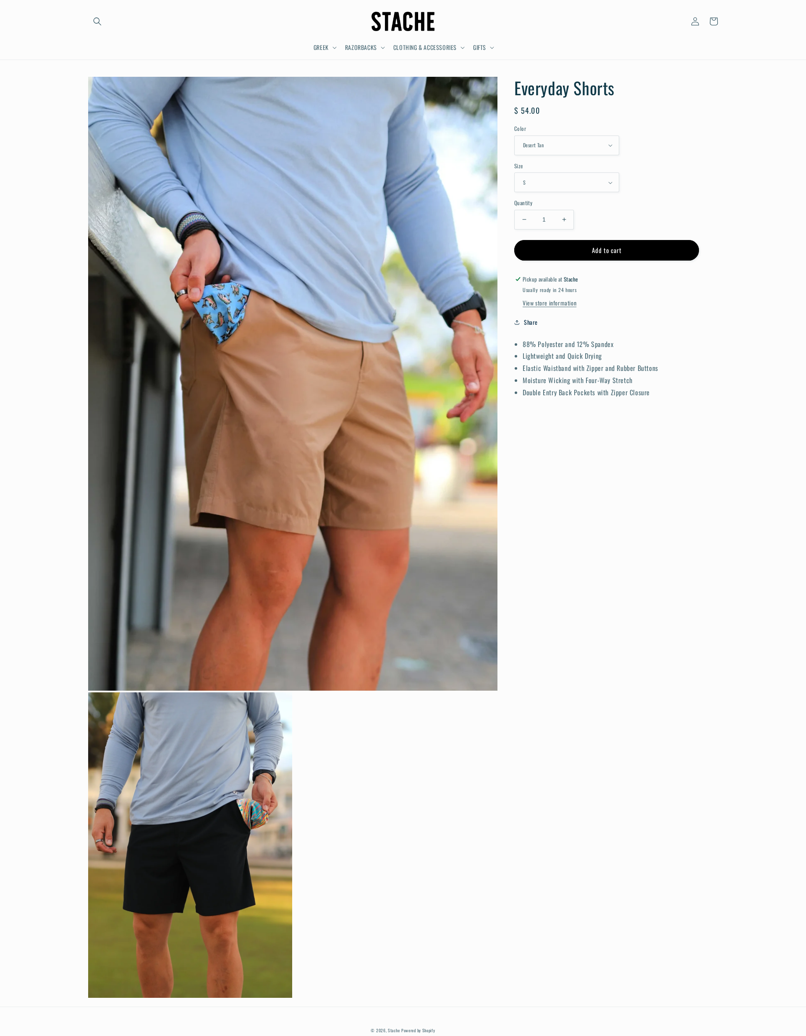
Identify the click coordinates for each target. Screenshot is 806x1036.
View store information (549, 303)
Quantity (523, 203)
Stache (394, 1030)
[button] (97, 21)
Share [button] (531, 322)
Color (520, 129)
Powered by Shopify (418, 1030)
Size (518, 166)
